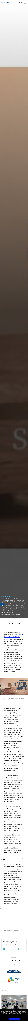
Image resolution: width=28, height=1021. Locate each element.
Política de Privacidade (15, 1015)
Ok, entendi (14, 1018)
